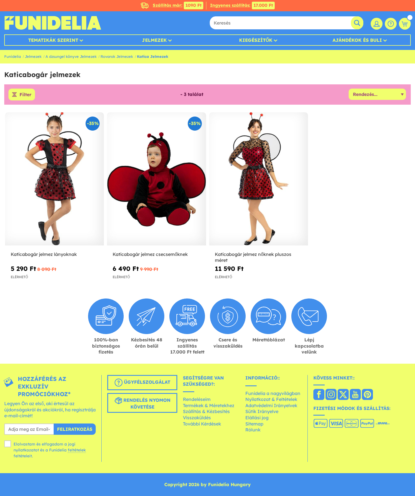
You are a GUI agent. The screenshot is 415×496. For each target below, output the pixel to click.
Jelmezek (154, 40)
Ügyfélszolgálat (146, 382)
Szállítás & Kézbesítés (206, 411)
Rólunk (253, 430)
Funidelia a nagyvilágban (272, 393)
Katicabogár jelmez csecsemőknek (150, 254)
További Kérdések (202, 424)
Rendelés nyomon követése (146, 403)
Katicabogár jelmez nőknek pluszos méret (253, 257)
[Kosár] (405, 24)
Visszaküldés (197, 417)
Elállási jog (256, 417)
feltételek (77, 450)
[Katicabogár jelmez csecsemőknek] (156, 179)
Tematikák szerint (53, 40)
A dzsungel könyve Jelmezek (71, 56)
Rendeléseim (197, 399)
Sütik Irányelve (261, 411)
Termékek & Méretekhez (208, 405)
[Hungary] (318, 395)
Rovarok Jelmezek (117, 56)
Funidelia (12, 56)
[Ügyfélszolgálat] (391, 24)
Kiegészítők (255, 40)
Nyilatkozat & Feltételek (271, 399)
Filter (25, 94)
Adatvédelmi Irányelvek (271, 405)
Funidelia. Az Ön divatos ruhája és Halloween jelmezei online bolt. (52, 23)
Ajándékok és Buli (357, 40)
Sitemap (254, 424)
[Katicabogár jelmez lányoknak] (54, 179)
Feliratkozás (74, 429)
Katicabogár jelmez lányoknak (44, 254)
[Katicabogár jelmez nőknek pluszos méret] (258, 179)
